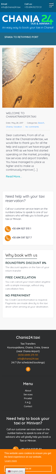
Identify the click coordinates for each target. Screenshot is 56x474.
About (28, 390)
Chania (9, 127)
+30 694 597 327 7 (22, 237)
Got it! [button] (28, 468)
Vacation (18, 127)
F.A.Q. (28, 402)
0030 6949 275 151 (28, 354)
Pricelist (28, 398)
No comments (32, 127)
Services (28, 394)
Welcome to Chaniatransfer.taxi (21, 114)
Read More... (14, 176)
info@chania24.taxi (28, 358)
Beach (41, 123)
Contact (28, 406)
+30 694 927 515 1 (21, 228)
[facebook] (28, 369)
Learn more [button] (11, 461)
